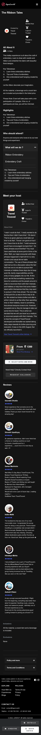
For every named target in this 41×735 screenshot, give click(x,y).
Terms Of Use (20, 689)
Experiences (6, 692)
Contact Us (8, 704)
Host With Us (6, 689)
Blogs (4, 695)
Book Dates (30, 730)
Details (31, 723)
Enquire (12, 729)
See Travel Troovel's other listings (17, 334)
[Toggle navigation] (37, 4)
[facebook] (35, 680)
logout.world (10, 4)
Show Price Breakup (23, 352)
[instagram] (38, 680)
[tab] (20, 147)
